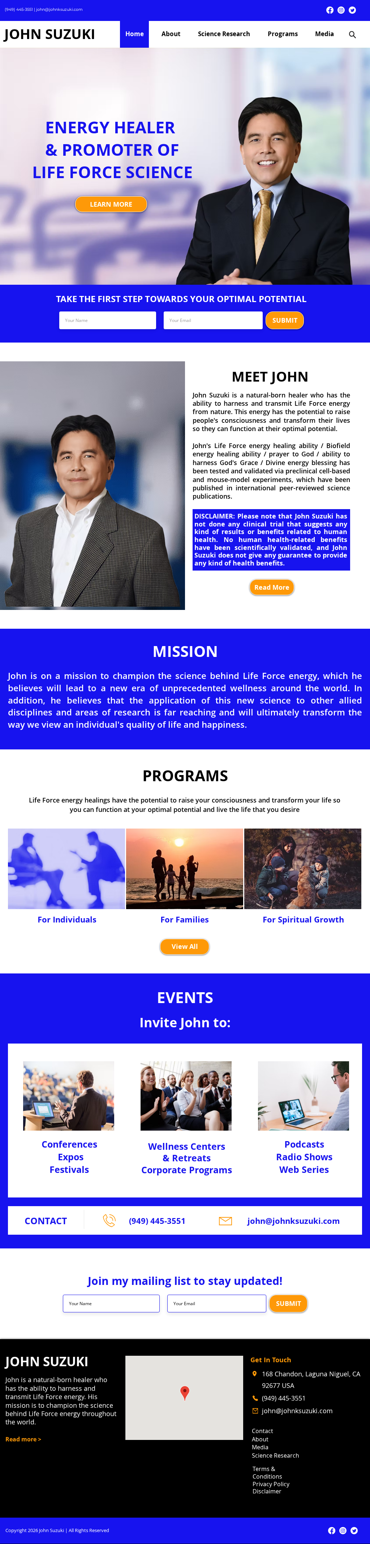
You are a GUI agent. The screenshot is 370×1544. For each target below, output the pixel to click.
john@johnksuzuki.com (59, 9)
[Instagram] (341, 10)
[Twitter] (352, 10)
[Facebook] (330, 10)
